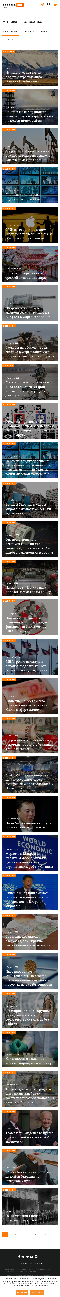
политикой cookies (38, 1286)
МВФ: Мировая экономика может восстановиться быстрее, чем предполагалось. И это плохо (29, 782)
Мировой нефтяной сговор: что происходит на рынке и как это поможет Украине (27, 155)
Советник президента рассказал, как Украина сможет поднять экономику (27, 941)
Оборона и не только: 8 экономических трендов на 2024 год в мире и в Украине (27, 313)
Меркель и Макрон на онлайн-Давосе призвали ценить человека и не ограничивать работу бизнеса (29, 860)
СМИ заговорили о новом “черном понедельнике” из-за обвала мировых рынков (29, 234)
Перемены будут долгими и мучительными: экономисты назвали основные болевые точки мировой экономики (28, 468)
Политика (8, 365)
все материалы (11, 31)
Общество (8, 51)
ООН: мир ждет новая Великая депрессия (22, 1218)
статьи (43, 31)
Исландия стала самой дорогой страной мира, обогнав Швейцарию (24, 77)
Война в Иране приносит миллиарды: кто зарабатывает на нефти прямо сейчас (29, 116)
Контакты (22, 1263)
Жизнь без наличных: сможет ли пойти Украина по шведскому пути (29, 1177)
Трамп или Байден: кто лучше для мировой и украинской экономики (29, 1137)
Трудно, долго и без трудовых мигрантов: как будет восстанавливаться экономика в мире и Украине (29, 1096)
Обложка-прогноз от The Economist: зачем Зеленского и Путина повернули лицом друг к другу (29, 428)
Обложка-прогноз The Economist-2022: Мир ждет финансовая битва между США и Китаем (27, 625)
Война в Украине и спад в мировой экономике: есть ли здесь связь (28, 509)
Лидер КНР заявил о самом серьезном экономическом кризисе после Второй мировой (26, 900)
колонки (8, 40)
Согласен (22, 1292)
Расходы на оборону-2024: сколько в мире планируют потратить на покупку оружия (29, 352)
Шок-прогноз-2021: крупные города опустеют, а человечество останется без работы (28, 1017)
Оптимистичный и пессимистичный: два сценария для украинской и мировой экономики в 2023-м (29, 546)
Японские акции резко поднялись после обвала (24, 197)
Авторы (39, 1263)
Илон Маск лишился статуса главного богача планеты (28, 825)
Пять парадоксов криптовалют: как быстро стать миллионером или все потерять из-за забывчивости (28, 978)
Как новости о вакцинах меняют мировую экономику (28, 1061)
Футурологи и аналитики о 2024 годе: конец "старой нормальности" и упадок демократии (27, 389)
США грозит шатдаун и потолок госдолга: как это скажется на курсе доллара (26, 666)
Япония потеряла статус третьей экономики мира (25, 275)
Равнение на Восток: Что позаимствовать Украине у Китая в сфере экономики (26, 705)
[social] (19, 1256)
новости (29, 31)
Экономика (9, 90)
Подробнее (37, 1292)
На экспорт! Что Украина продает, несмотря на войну (28, 589)
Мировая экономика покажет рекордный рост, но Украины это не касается (29, 745)
